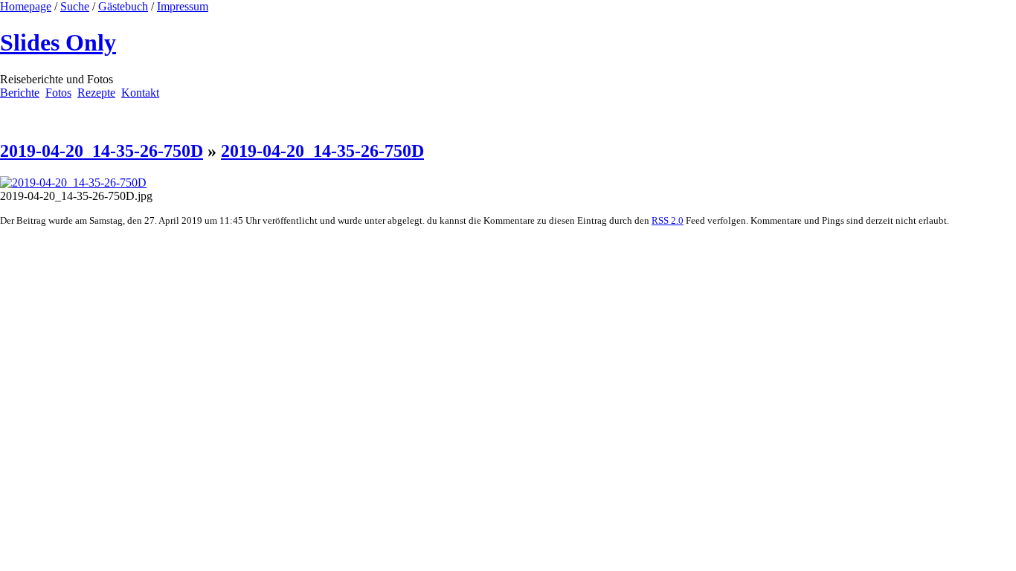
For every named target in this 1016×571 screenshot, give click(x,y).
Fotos (58, 92)
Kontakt (140, 92)
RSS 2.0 (668, 220)
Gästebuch (123, 6)
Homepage (25, 6)
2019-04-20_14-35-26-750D (101, 151)
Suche (74, 6)
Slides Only (58, 42)
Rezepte (96, 92)
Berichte (19, 92)
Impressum (182, 6)
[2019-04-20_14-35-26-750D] (73, 182)
